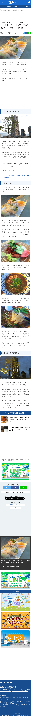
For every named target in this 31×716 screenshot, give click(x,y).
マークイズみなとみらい (15, 507)
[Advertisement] (15, 15)
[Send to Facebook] (26, 33)
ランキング (9, 6)
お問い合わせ (25, 689)
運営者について (4, 689)
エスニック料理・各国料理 (11, 504)
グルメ (15, 6)
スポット (28, 6)
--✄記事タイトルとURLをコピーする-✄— (9, 33)
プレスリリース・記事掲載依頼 (20, 691)
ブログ (3, 6)
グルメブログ (21, 504)
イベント (22, 6)
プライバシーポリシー (15, 689)
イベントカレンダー (5, 691)
